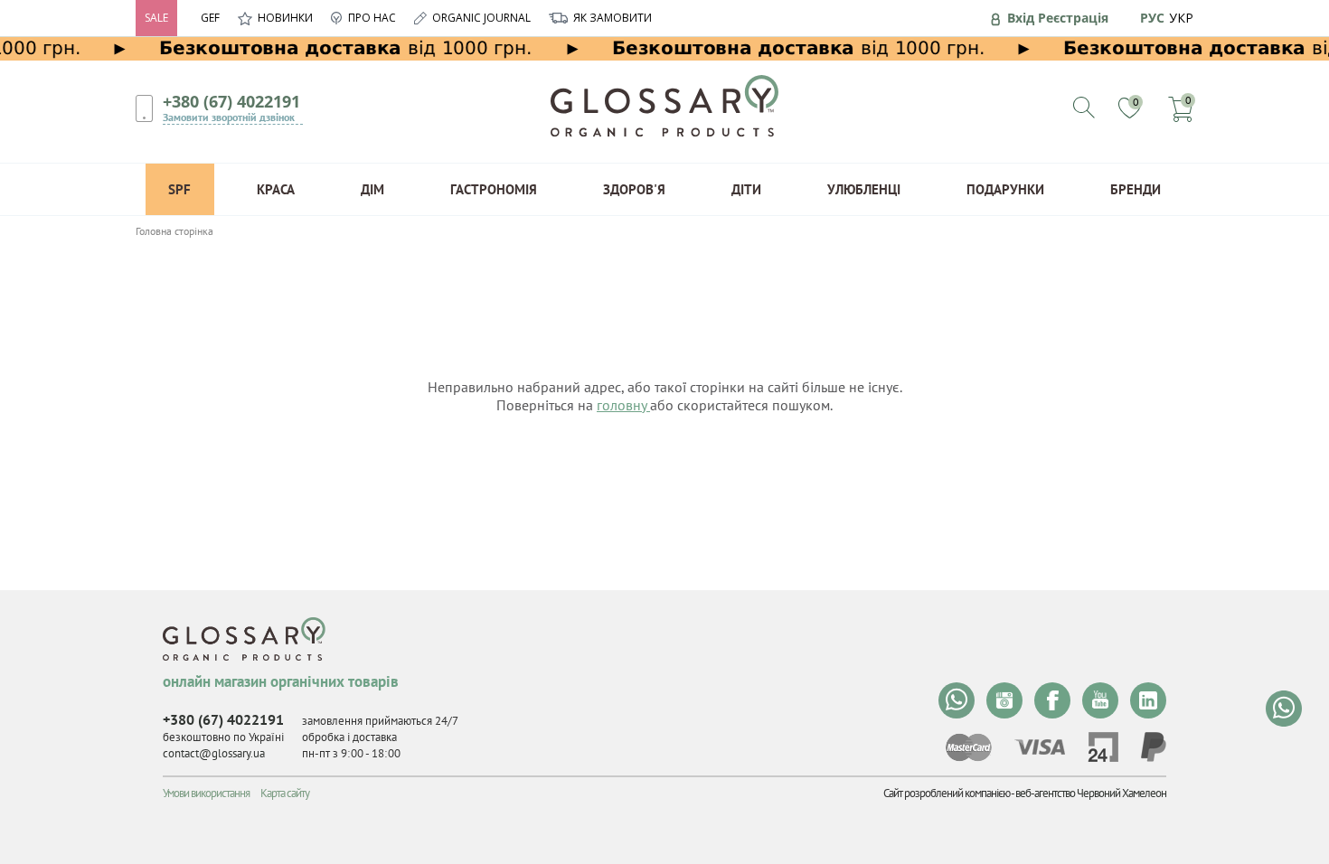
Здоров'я (634, 189)
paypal (1153, 747)
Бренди (1135, 189)
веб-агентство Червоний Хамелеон (1090, 793)
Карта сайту (284, 793)
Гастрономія (493, 189)
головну (623, 405)
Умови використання (206, 793)
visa (1039, 747)
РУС (1152, 17)
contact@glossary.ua (214, 753)
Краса (276, 189)
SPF (179, 189)
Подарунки (1005, 189)
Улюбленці (863, 189)
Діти (746, 189)
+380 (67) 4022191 (231, 101)
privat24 (1103, 747)
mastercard (969, 747)
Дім (372, 189)
